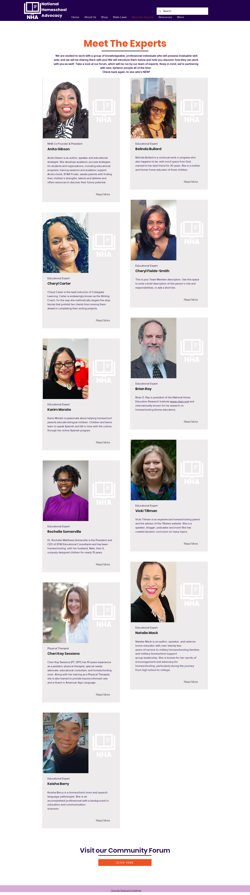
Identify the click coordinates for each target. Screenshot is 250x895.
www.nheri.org (179, 401)
